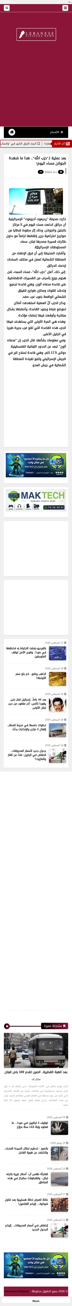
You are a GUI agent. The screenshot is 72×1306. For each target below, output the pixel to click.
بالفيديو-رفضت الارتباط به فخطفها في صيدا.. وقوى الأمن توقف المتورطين (26, 652)
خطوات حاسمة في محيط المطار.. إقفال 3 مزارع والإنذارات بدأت (26, 727)
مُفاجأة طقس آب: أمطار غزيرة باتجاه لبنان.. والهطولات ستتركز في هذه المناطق (27, 1178)
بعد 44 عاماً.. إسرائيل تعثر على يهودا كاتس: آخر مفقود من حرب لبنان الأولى (27, 703)
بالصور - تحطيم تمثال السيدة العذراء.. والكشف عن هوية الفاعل (26, 1150)
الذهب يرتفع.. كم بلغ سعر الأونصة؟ (31, 676)
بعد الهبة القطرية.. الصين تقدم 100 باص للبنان (36, 1072)
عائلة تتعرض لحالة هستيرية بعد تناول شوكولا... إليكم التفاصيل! (26, 1202)
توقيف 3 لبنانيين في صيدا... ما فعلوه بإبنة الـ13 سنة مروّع (30, 1125)
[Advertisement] (36, 86)
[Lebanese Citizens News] (36, 35)
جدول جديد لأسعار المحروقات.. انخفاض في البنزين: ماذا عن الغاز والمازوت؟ (27, 755)
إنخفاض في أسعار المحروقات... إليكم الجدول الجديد (26, 1227)
